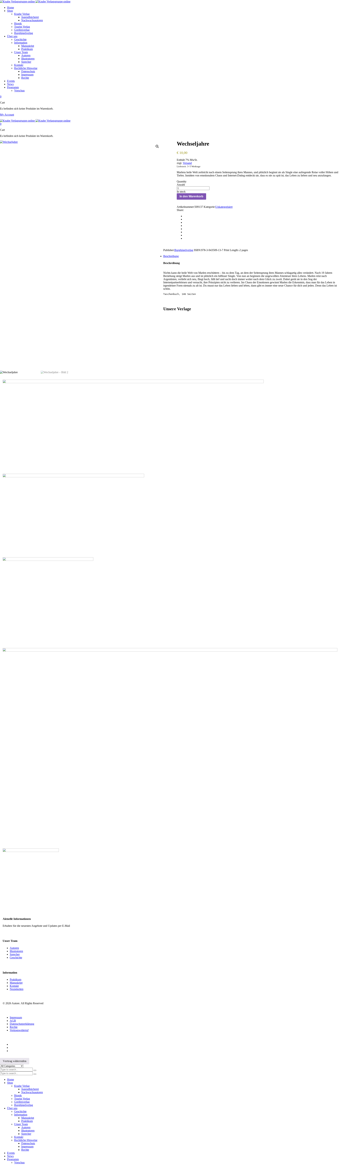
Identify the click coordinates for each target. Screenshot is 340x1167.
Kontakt (14, 985)
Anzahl (181, 184)
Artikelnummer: (185, 206)
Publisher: (168, 250)
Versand (187, 163)
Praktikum (15, 979)
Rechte (14, 1027)
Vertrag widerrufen (14, 1061)
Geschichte (16, 957)
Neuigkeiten (16, 989)
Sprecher (15, 954)
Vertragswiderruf (19, 1030)
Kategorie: (209, 206)
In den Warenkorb (191, 196)
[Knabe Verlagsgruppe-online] (35, 1)
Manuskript (16, 982)
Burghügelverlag (183, 250)
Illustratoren (16, 951)
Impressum (16, 1017)
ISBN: (197, 250)
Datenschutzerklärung (22, 1023)
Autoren (14, 947)
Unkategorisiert (224, 206)
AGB (13, 1020)
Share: (180, 210)
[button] (157, 146)
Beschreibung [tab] (171, 256)
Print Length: (231, 250)
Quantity (181, 181)
